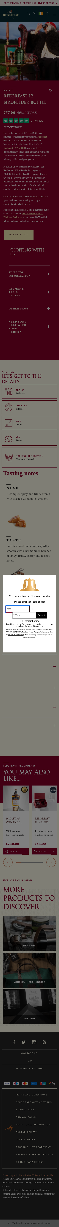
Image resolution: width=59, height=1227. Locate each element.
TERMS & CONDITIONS (44, 629)
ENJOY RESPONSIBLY (16, 635)
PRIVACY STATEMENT (13, 632)
